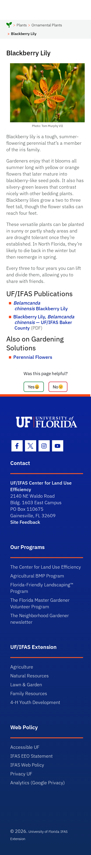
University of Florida (43, 831)
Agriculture (21, 667)
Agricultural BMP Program (37, 576)
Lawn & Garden (26, 684)
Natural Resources (29, 675)
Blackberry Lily (40, 306)
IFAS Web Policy (27, 765)
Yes (31, 387)
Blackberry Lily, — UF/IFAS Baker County (43, 322)
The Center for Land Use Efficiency (45, 567)
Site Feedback (25, 522)
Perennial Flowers (32, 357)
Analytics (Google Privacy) (37, 782)
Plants (22, 25)
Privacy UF (21, 774)
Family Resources (28, 693)
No (55, 387)
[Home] (9, 25)
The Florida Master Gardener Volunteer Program (40, 603)
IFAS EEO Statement (31, 756)
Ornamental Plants (47, 25)
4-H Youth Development (35, 702)
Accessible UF (24, 747)
